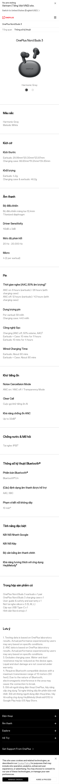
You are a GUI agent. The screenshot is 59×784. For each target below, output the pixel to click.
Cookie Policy (24, 763)
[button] (56, 758)
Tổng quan (7, 30)
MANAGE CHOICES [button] (15, 779)
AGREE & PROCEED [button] (43, 779)
